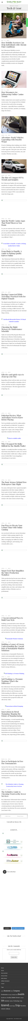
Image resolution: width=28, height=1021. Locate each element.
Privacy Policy (4, 975)
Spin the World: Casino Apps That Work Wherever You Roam (13, 223)
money (7, 1001)
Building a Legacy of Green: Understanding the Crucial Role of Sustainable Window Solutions (12, 647)
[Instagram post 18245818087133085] (14, 894)
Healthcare (4, 997)
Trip (17, 1005)
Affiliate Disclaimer (5, 981)
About (2, 970)
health (21, 994)
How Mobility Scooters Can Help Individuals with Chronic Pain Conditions (13, 44)
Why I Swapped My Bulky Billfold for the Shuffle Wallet (13, 445)
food (16, 994)
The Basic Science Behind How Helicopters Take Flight (14, 483)
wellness (8, 1009)
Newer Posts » (20, 816)
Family (13, 994)
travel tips (12, 1005)
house (18, 997)
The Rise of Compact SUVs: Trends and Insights (12, 178)
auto (2, 991)
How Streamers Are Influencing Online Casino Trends (12, 94)
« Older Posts (7, 816)
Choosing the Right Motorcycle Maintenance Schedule (11, 329)
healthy (9, 997)
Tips (21, 1001)
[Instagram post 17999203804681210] (14, 881)
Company (16, 991)
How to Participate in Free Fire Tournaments (12, 762)
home (14, 997)
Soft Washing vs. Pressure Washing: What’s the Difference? (12, 681)
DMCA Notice (4, 978)
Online (11, 1001)
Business (7, 991)
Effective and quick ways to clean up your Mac (12, 375)
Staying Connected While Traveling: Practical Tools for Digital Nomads (13, 296)
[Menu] (2, 2)
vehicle (3, 1009)
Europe (10, 994)
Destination (4, 994)
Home (2, 968)
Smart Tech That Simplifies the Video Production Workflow (12, 572)
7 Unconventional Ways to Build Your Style (12, 619)
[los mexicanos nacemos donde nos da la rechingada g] (14, 920)
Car (12, 991)
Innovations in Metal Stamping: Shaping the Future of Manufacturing (11, 713)
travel (5, 1005)
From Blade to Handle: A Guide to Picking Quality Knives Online (11, 253)
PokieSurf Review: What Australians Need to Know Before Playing (12, 417)
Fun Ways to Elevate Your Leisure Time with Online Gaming (11, 527)
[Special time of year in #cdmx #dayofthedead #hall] (14, 907)
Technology (16, 1001)
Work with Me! (4, 973)
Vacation (23, 1006)
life (2, 1000)
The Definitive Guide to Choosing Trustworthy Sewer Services (13, 794)
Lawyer (21, 997)
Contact (2, 983)
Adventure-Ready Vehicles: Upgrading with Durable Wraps (12, 139)
